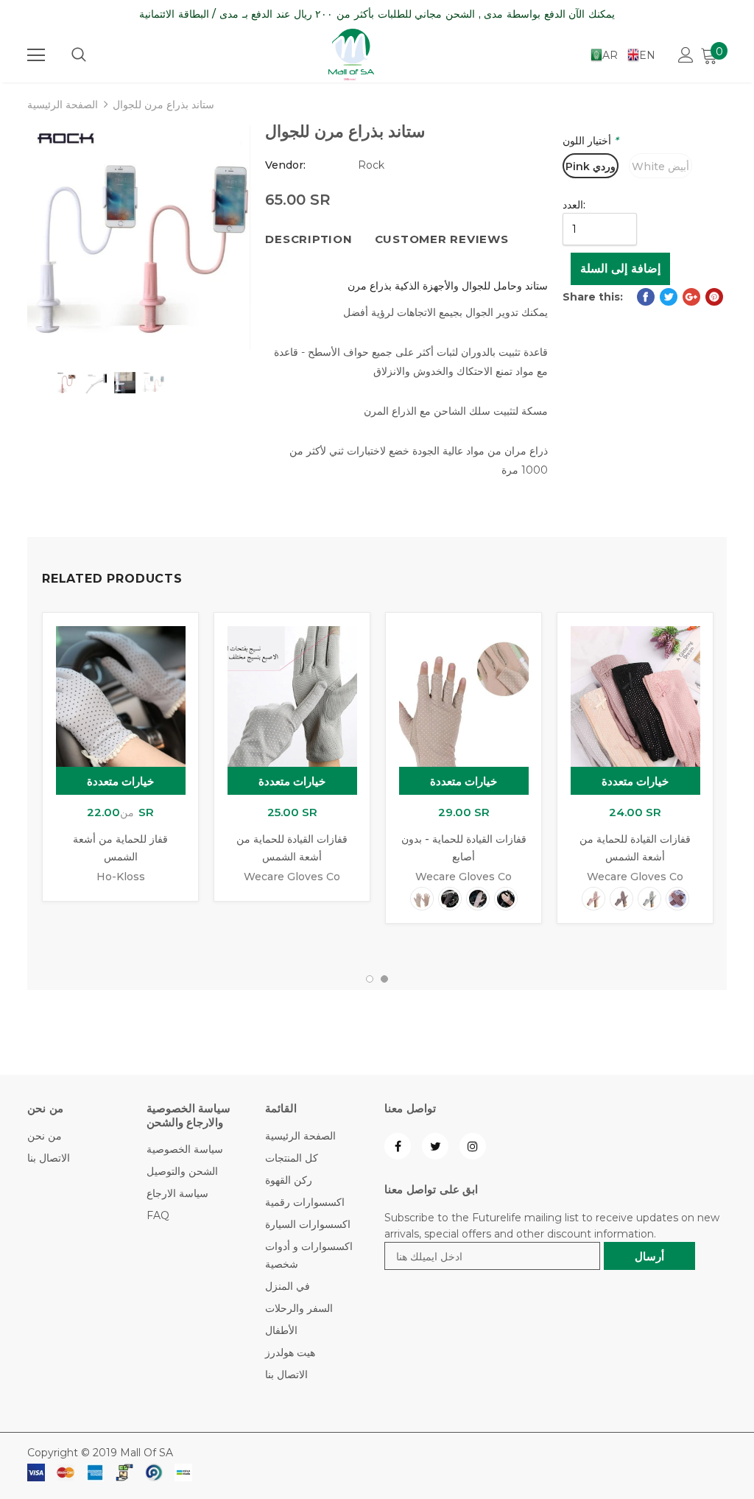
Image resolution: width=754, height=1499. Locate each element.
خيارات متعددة (121, 781)
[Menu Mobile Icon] (36, 55)
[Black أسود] (450, 899)
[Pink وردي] (506, 899)
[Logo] (351, 54)
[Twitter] (435, 1146)
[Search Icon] (78, 55)
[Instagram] (472, 1146)
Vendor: (285, 165)
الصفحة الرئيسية (62, 104)
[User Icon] (686, 55)
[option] (138, 237)
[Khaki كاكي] (478, 899)
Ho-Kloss (120, 876)
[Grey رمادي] (649, 899)
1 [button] (369, 979)
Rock (371, 165)
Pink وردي (591, 166)
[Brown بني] (677, 899)
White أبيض (660, 166)
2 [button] (384, 979)
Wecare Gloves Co (292, 876)
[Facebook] (397, 1146)
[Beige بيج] (422, 899)
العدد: (574, 204)
